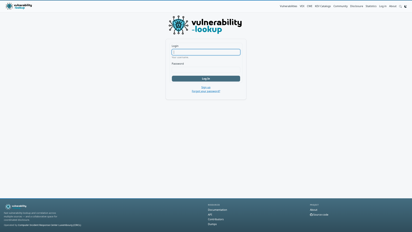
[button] (400, 6)
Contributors (216, 219)
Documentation (217, 210)
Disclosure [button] (356, 6)
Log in (383, 6)
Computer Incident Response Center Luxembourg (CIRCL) (49, 225)
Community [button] (340, 6)
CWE (309, 6)
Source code (320, 214)
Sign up (206, 87)
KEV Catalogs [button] (323, 6)
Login (175, 46)
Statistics (371, 6)
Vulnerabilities (288, 6)
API (210, 214)
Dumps (212, 224)
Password (178, 63)
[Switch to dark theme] (405, 6)
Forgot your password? (206, 91)
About (393, 6)
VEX (302, 6)
